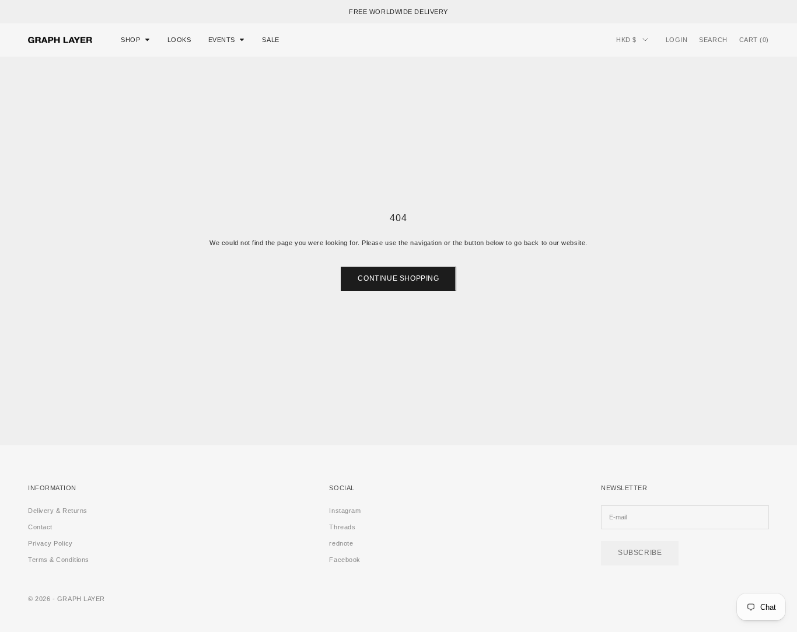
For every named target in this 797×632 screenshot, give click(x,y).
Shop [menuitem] (130, 39)
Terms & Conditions (58, 559)
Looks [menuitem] (179, 39)
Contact (40, 526)
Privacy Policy (50, 543)
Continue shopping (398, 278)
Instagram (345, 510)
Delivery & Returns (58, 510)
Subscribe (640, 553)
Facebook (344, 559)
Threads (342, 526)
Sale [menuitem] (270, 39)
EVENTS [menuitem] (221, 39)
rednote (341, 543)
